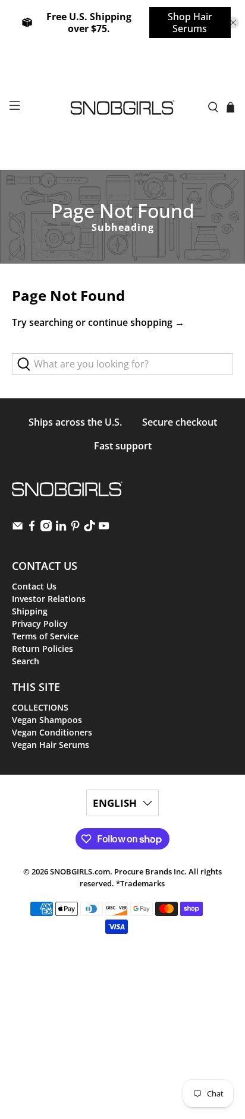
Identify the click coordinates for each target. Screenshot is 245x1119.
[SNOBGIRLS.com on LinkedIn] (61, 528)
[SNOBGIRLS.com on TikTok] (89, 528)
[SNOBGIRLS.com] (122, 107)
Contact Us (34, 586)
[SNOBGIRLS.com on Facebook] (31, 528)
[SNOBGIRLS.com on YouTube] (103, 528)
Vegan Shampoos (47, 719)
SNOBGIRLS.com (80, 871)
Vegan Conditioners (52, 732)
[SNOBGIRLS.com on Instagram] (46, 528)
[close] (233, 22)
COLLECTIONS (40, 707)
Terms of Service (45, 636)
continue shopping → (136, 322)
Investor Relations (49, 598)
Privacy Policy (40, 623)
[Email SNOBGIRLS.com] (17, 528)
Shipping (30, 611)
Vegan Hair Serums (50, 744)
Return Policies (42, 648)
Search (25, 661)
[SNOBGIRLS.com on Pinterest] (75, 528)
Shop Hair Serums (190, 22)
